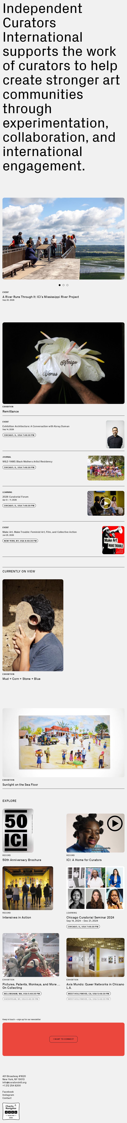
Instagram (8, 1094)
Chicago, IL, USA (19, 435)
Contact (6, 1097)
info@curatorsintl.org (14, 1082)
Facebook (8, 1091)
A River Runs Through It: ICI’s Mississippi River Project (40, 297)
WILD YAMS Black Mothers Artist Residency (27, 461)
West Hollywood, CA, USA (88, 994)
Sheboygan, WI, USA (21, 999)
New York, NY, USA (20, 541)
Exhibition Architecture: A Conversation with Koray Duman (35, 426)
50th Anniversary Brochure (21, 860)
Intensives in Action (16, 917)
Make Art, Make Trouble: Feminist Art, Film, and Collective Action (39, 531)
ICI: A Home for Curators (84, 860)
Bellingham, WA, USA (22, 994)
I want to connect (63, 1039)
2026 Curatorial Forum (15, 496)
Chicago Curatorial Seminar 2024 (90, 917)
